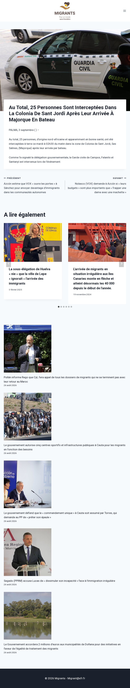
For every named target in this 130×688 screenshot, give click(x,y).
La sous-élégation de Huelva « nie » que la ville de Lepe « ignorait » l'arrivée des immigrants (29, 276)
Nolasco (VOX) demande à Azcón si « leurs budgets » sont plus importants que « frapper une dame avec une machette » (97, 185)
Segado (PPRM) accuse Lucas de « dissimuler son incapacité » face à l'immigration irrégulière (59, 581)
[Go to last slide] (8, 263)
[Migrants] (65, 11)
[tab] (58, 307)
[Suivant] (121, 263)
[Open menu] (124, 10)
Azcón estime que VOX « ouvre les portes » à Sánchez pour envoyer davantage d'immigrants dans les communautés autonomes (32, 185)
